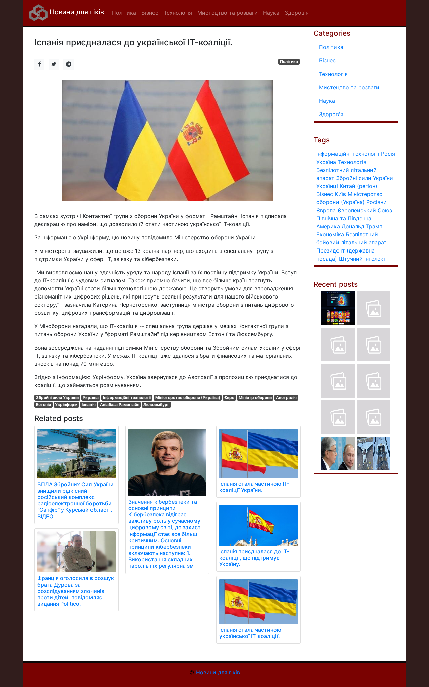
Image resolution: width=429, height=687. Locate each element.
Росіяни (376, 202)
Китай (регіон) (358, 186)
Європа (326, 210)
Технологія (333, 74)
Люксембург (156, 404)
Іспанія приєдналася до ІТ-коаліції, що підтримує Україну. (254, 557)
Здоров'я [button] (297, 12)
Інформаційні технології (127, 397)
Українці (327, 186)
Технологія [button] (178, 12)
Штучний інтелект (362, 258)
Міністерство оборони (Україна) (187, 397)
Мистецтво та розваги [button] (227, 12)
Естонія (43, 404)
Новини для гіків (76, 12)
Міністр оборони (255, 397)
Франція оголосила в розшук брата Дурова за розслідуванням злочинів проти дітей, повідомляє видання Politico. (75, 591)
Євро (229, 397)
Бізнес (327, 60)
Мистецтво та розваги (349, 87)
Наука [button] (271, 12)
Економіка (330, 234)
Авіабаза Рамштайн (119, 404)
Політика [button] (124, 12)
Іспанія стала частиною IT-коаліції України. (254, 486)
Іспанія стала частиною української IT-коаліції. (250, 632)
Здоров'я (331, 114)
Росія (388, 153)
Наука (327, 100)
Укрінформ (66, 404)
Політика (289, 61)
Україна (91, 397)
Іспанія (89, 404)
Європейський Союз (365, 210)
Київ (340, 194)
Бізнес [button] (149, 12)
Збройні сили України (57, 397)
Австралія (286, 397)
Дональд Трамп (362, 226)
